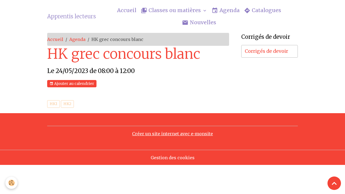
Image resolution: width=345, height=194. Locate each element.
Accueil (126, 10)
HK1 (53, 103)
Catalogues (265, 10)
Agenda (229, 10)
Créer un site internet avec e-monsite (172, 133)
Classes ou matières (174, 10)
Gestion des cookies (173, 157)
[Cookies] (11, 183)
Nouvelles (202, 22)
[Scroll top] (334, 183)
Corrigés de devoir (266, 51)
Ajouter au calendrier (73, 83)
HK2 (67, 103)
